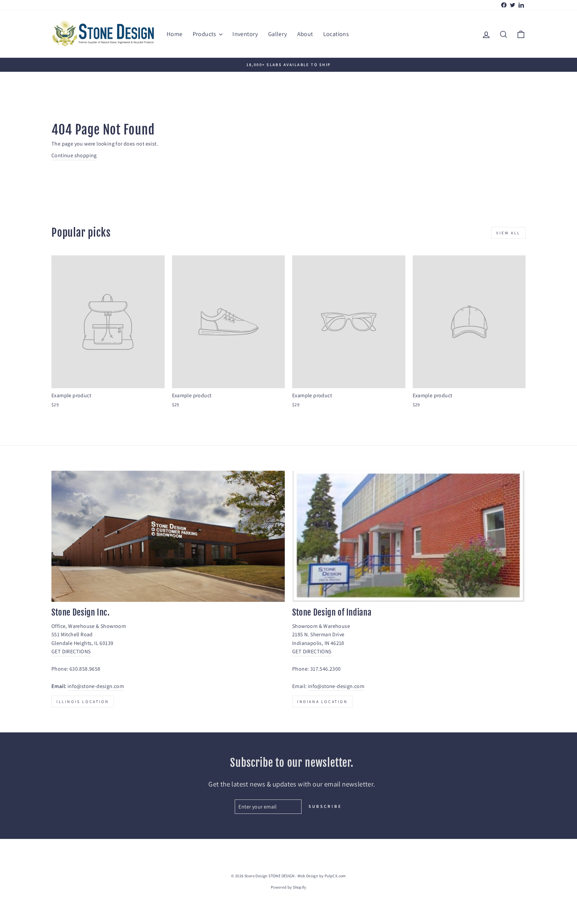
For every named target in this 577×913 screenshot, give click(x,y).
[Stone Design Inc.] (168, 536)
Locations (336, 34)
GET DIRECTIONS (71, 651)
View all (508, 232)
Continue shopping (74, 155)
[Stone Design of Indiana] (409, 536)
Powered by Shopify (288, 887)
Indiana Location (322, 701)
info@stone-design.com (95, 686)
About (305, 34)
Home (175, 34)
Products (205, 34)
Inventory (245, 34)
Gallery (277, 34)
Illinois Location (82, 701)
